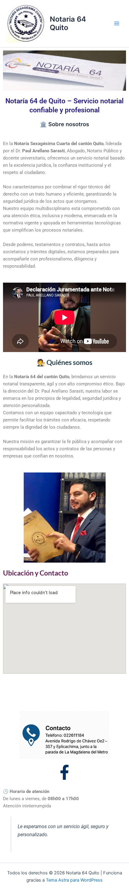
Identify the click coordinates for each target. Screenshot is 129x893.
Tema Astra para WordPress (74, 880)
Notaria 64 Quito (68, 23)
